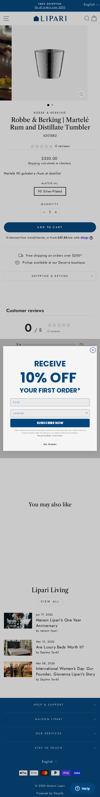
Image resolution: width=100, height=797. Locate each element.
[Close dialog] (93, 350)
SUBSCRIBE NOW (50, 423)
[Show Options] (86, 413)
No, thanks (50, 444)
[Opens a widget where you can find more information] (82, 789)
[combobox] (49, 413)
